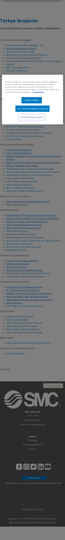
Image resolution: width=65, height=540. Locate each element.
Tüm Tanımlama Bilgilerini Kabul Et (32, 109)
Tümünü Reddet (32, 100)
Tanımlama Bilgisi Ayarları (31, 117)
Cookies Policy (38, 92)
